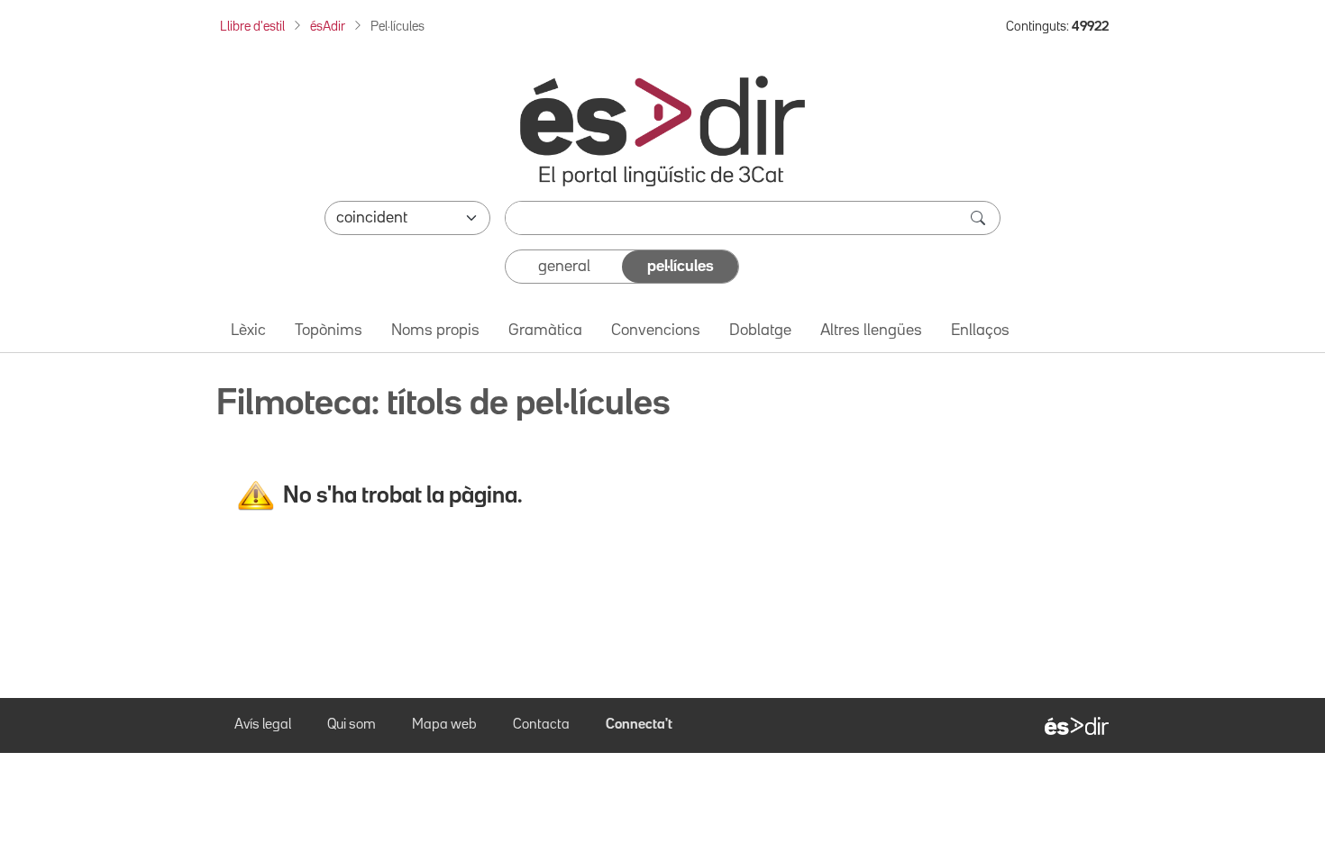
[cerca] (980, 218)
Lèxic (248, 330)
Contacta (541, 725)
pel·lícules (680, 266)
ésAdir (327, 26)
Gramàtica (545, 330)
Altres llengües (871, 330)
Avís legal (262, 725)
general (564, 266)
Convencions (655, 330)
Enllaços (980, 330)
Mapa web (444, 725)
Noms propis (435, 330)
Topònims (328, 330)
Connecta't (639, 725)
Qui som (351, 725)
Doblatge (760, 330)
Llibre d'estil (252, 26)
